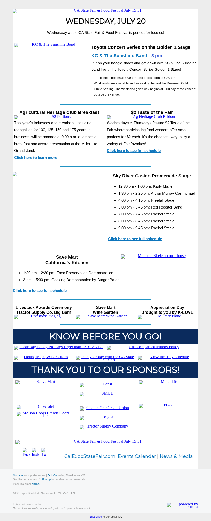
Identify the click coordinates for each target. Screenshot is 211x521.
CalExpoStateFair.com (89, 456)
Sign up (46, 479)
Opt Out (53, 475)
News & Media (176, 456)
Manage (18, 475)
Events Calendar (137, 456)
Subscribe (95, 516)
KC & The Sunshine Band (119, 55)
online (35, 483)
